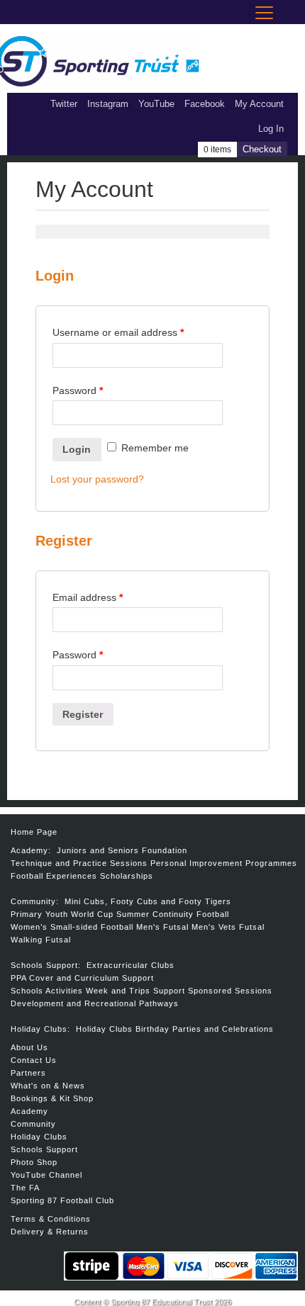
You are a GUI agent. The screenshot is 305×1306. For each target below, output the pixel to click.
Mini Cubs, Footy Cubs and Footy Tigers (148, 901)
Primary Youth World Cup (62, 914)
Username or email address (118, 332)
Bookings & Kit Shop (52, 1098)
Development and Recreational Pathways (95, 1003)
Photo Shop (34, 1162)
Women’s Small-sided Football (72, 927)
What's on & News (48, 1085)
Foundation (164, 850)
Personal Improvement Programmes (223, 863)
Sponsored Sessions (230, 990)
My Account (259, 103)
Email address (87, 597)
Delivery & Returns (50, 1231)
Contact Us (34, 1060)
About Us (29, 1047)
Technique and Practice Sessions (79, 863)
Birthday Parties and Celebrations (204, 1029)
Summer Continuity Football (172, 914)
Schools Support (44, 1149)
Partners (28, 1073)
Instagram (107, 103)
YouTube (156, 103)
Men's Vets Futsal (228, 927)
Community (33, 1124)
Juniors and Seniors (98, 850)
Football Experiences (54, 876)
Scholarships (126, 876)
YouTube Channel (46, 1175)
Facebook (204, 103)
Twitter (63, 103)
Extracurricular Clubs (130, 965)
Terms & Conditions (51, 1219)
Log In (271, 128)
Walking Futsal (41, 939)
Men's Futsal (162, 927)
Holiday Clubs (104, 1029)
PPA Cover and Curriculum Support (82, 978)
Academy (29, 1111)
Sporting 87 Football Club (62, 1200)
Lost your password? (97, 479)
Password (77, 390)
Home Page (34, 832)
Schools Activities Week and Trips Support (98, 990)
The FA (25, 1187)
